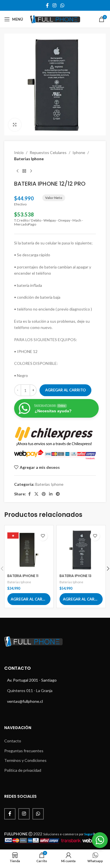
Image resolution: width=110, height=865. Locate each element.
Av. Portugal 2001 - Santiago (32, 680)
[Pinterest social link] (43, 494)
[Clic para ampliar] (14, 124)
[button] (28, 599)
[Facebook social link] (47, 5)
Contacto (12, 740)
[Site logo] (55, 18)
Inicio (19, 152)
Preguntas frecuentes (23, 750)
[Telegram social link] (57, 494)
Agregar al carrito (65, 390)
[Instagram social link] (54, 5)
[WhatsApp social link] (62, 5)
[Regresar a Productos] (24, 171)
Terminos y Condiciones (25, 760)
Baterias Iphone (29, 158)
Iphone (78, 152)
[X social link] (36, 494)
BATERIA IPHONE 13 (75, 575)
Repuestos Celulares (48, 152)
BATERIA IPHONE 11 (22, 575)
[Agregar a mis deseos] (43, 536)
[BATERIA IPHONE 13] (81, 549)
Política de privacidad (22, 770)
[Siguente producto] (31, 171)
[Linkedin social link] (50, 494)
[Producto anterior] (17, 171)
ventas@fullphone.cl (25, 701)
